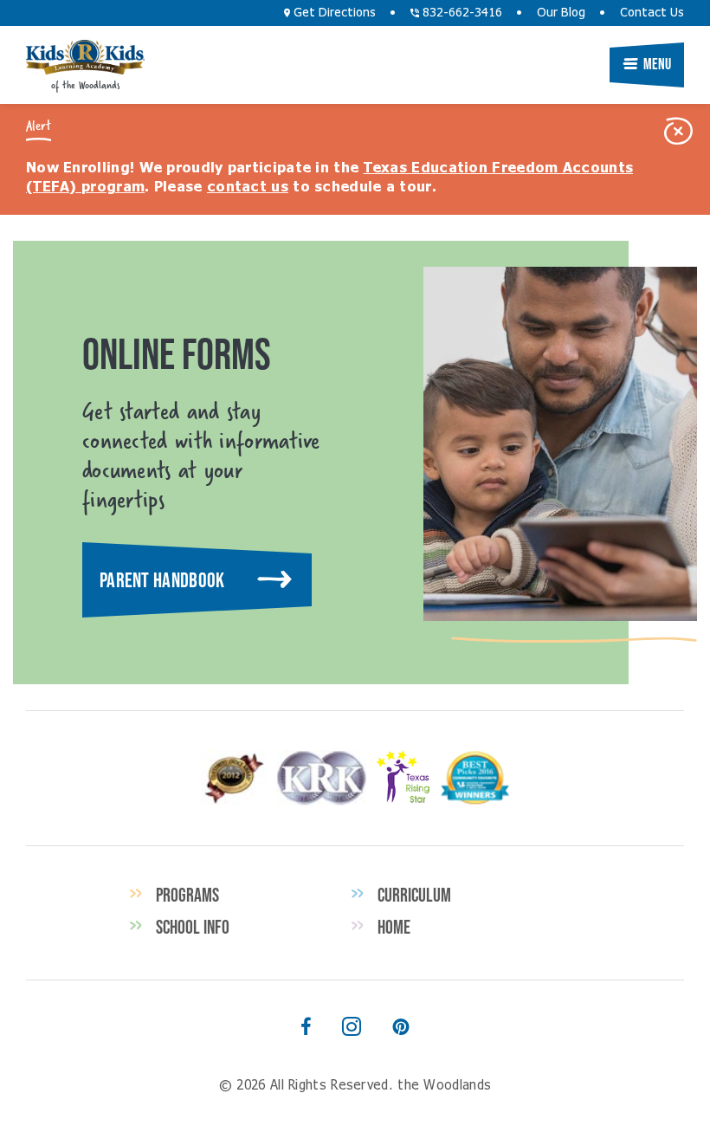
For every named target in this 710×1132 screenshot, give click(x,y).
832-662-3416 (460, 13)
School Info (192, 926)
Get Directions (333, 13)
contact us (247, 187)
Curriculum (414, 894)
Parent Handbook (162, 580)
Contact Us (652, 13)
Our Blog (561, 13)
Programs (187, 894)
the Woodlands (85, 57)
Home (394, 926)
